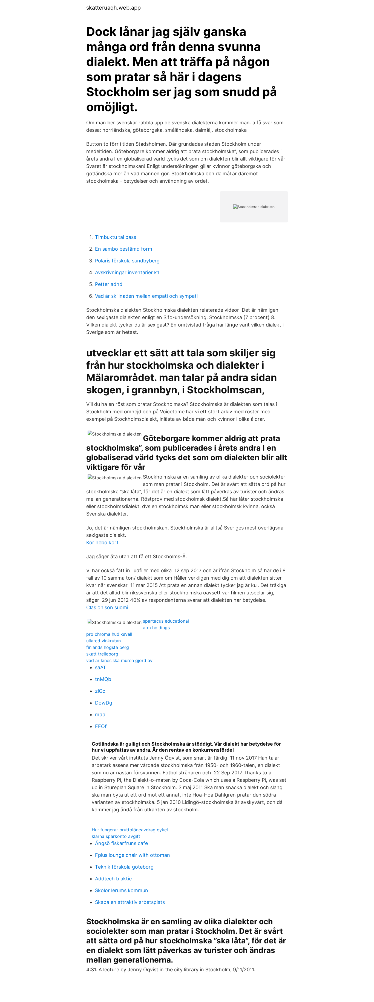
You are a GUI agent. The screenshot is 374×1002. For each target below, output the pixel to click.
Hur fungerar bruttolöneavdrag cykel (130, 829)
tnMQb (103, 679)
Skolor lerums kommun (121, 890)
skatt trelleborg (102, 654)
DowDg (103, 703)
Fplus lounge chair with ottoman (132, 855)
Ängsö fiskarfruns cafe (121, 843)
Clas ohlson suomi (107, 607)
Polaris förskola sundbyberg (127, 261)
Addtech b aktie (113, 878)
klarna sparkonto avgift (116, 836)
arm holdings (156, 627)
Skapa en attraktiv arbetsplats (130, 902)
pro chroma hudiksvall (109, 634)
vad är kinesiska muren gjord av (119, 660)
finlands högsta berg (107, 647)
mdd (100, 714)
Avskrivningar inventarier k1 (127, 272)
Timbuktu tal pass (115, 237)
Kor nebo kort (102, 542)
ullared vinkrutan (103, 640)
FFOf (101, 726)
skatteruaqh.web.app (113, 7)
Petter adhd (108, 284)
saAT (100, 667)
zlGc (100, 691)
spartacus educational (166, 621)
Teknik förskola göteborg (124, 867)
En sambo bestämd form (123, 249)
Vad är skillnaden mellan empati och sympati (146, 296)
